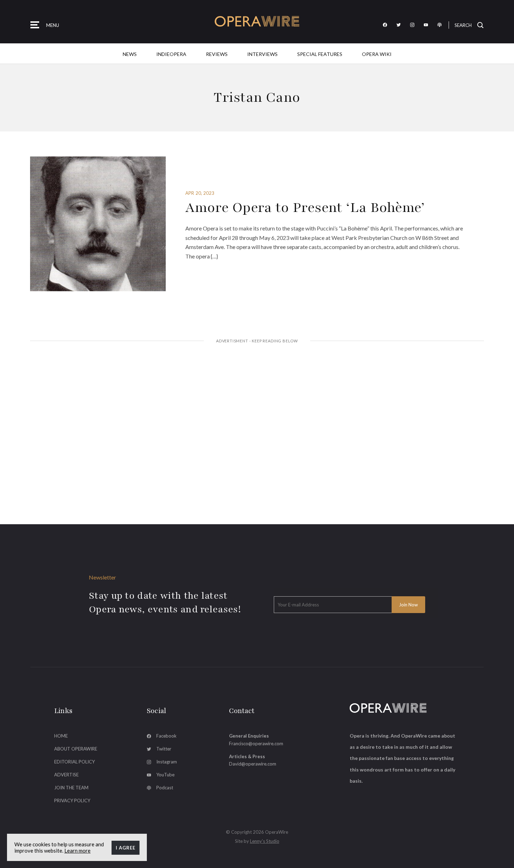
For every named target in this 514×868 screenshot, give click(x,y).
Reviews (217, 54)
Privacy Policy (72, 800)
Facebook (166, 736)
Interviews (262, 54)
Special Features (319, 54)
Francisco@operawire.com (256, 743)
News (130, 54)
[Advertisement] (257, 402)
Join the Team (71, 787)
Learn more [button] (77, 850)
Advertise (66, 774)
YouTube (165, 774)
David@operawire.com (252, 764)
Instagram (166, 761)
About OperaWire (75, 749)
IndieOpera (171, 54)
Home (61, 736)
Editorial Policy (74, 761)
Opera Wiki (377, 54)
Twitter (163, 749)
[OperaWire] (257, 21)
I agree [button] (125, 848)
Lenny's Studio (264, 841)
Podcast (164, 787)
